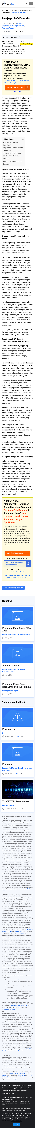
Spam (16, 691)
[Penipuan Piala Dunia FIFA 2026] (17, 616)
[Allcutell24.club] (17, 653)
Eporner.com (9, 729)
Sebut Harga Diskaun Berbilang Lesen (14, 564)
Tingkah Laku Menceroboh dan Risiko (13, 149)
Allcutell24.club (10, 665)
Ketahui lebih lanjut (16, 1121)
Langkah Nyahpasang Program (17, 1085)
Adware (21, 26)
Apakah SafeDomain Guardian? (10, 143)
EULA (5, 83)
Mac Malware (6, 770)
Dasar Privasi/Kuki (7, 931)
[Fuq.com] (17, 752)
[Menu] (30, 4)
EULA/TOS (30, 929)
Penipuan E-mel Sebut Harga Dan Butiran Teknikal (16, 685)
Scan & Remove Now (15, 88)
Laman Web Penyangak (10, 634)
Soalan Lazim (21, 1075)
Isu (3, 733)
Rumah (4, 1085)
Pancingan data (7, 691)
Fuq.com (7, 764)
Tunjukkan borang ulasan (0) (13, 588)
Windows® (14, 572)
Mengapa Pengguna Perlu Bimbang (12, 162)
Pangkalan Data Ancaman (9, 10)
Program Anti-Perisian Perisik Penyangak (17, 768)
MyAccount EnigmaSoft (8, 1009)
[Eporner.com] (17, 717)
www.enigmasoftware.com (17, 980)
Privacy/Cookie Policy (17, 83)
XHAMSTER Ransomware (15, 801)
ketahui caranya (21, 933)
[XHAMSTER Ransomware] (17, 789)
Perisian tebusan (8, 805)
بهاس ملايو (27, 3)
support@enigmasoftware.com (19, 1005)
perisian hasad (25, 634)
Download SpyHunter (15, 553)
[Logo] (8, 3)
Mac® (22, 572)
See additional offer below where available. (16, 80)
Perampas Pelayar (8, 28)
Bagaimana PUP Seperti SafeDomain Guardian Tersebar (12, 156)
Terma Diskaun (19, 931)
